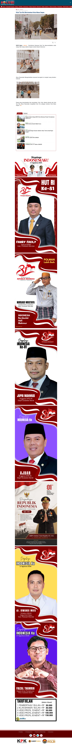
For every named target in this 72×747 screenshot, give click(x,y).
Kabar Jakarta (45, 6)
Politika (20, 6)
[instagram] (41, 735)
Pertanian (59, 6)
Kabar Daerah (32, 6)
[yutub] (34, 735)
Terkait (25, 113)
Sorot (4, 6)
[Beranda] (1, 6)
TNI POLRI (66, 6)
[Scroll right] (71, 7)
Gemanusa (25, 6)
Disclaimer (50, 732)
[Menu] (70, 2)
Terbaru (20, 113)
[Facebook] (30, 735)
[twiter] (37, 735)
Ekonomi (39, 6)
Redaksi (21, 732)
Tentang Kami (29, 732)
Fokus (16, 6)
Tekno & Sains (53, 6)
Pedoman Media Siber (40, 732)
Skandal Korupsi (10, 6)
